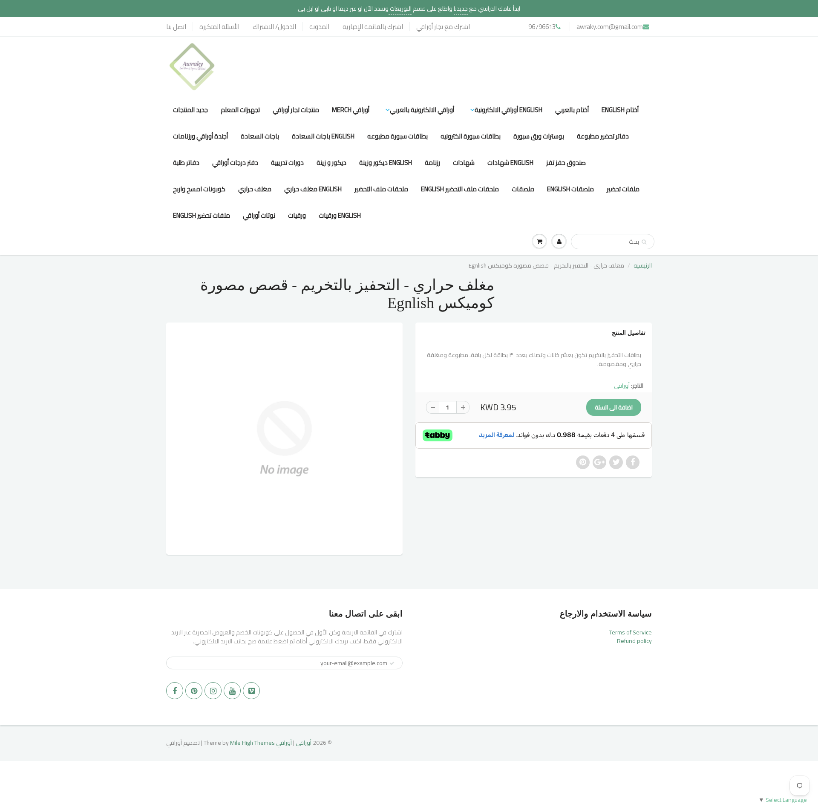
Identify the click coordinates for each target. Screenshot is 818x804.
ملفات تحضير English (201, 215)
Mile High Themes (252, 742)
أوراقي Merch (350, 110)
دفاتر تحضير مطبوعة (603, 136)
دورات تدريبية (287, 162)
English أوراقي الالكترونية (508, 110)
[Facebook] (174, 690)
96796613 (542, 26)
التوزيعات (400, 8)
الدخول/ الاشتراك (274, 26)
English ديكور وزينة (385, 162)
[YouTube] (232, 690)
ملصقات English (570, 189)
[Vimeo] (251, 690)
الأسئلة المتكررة (219, 26)
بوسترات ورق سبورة (538, 136)
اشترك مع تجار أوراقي (443, 26)
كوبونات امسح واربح (199, 189)
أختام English (620, 110)
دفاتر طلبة (186, 162)
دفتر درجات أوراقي (235, 162)
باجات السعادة (260, 136)
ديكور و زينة (331, 162)
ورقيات (297, 215)
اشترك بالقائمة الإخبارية (373, 26)
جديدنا (461, 8)
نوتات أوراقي (259, 215)
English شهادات (510, 162)
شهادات (464, 162)
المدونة (319, 26)
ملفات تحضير (623, 189)
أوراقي (622, 385)
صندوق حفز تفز (566, 162)
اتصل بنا (176, 26)
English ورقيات (340, 215)
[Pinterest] (193, 690)
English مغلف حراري (313, 189)
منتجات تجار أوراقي (296, 110)
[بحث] (644, 242)
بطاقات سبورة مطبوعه (397, 136)
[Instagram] (213, 690)
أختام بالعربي (572, 110)
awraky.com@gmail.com (609, 26)
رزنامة (432, 162)
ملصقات (523, 189)
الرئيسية (643, 265)
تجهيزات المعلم (240, 110)
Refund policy (634, 640)
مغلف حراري (254, 189)
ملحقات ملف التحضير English (460, 189)
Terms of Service (630, 632)
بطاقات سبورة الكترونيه (471, 136)
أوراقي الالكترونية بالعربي (422, 110)
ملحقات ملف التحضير (381, 189)
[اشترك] (392, 663)
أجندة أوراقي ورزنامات (200, 136)
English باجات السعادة (323, 136)
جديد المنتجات (190, 110)
